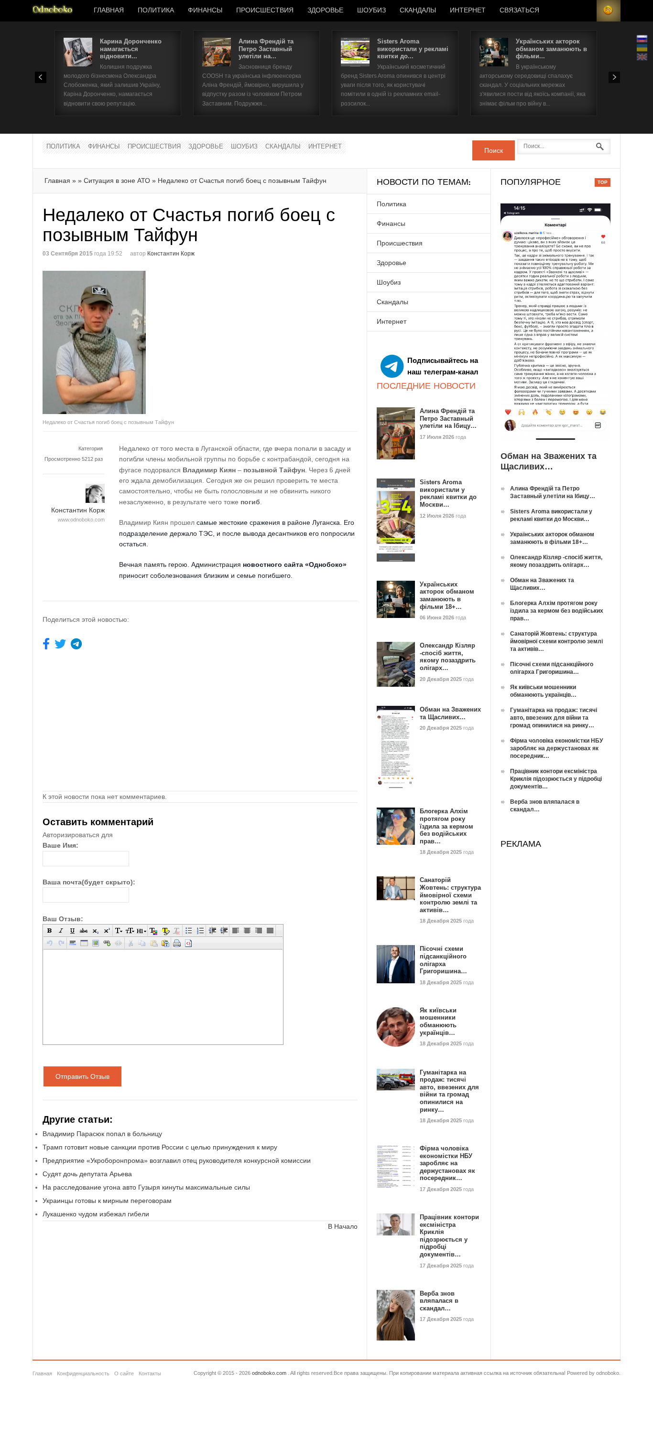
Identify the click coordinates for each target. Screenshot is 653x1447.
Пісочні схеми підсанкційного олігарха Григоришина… (443, 960)
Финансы (205, 10)
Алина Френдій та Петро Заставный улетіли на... (266, 49)
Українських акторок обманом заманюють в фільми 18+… (447, 595)
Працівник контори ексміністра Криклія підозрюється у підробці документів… (449, 1235)
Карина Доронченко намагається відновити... (131, 49)
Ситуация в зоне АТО (117, 180)
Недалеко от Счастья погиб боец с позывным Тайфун (242, 180)
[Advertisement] (280, 337)
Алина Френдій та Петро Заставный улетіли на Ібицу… (448, 418)
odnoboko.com (269, 1373)
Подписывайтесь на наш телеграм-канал (443, 366)
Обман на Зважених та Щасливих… (450, 713)
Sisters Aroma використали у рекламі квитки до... (412, 49)
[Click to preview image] (121, 342)
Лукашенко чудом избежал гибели (96, 1214)
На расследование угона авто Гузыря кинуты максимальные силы (146, 1187)
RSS (608, 10)
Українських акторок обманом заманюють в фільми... (551, 49)
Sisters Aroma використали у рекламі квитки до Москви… (448, 493)
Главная (109, 10)
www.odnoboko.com (81, 519)
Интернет (468, 10)
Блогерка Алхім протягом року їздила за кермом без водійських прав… (446, 826)
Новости (53, 10)
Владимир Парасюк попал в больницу (102, 1134)
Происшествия (265, 10)
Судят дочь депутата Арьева (87, 1174)
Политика (156, 10)
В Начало (343, 1226)
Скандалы (418, 10)
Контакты (150, 1373)
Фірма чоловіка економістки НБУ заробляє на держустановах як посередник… (447, 1163)
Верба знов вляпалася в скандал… (439, 1301)
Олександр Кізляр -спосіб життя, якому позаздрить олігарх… (448, 656)
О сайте (124, 1373)
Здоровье (325, 10)
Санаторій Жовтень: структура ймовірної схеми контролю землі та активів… (450, 894)
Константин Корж (171, 253)
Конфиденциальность (83, 1373)
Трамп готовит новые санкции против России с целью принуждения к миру (160, 1147)
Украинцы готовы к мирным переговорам (107, 1200)
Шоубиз (371, 10)
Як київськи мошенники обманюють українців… (438, 1021)
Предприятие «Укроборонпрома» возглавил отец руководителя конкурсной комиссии (177, 1160)
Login (585, 10)
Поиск (493, 150)
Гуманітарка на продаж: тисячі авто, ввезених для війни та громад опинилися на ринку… (449, 1091)
